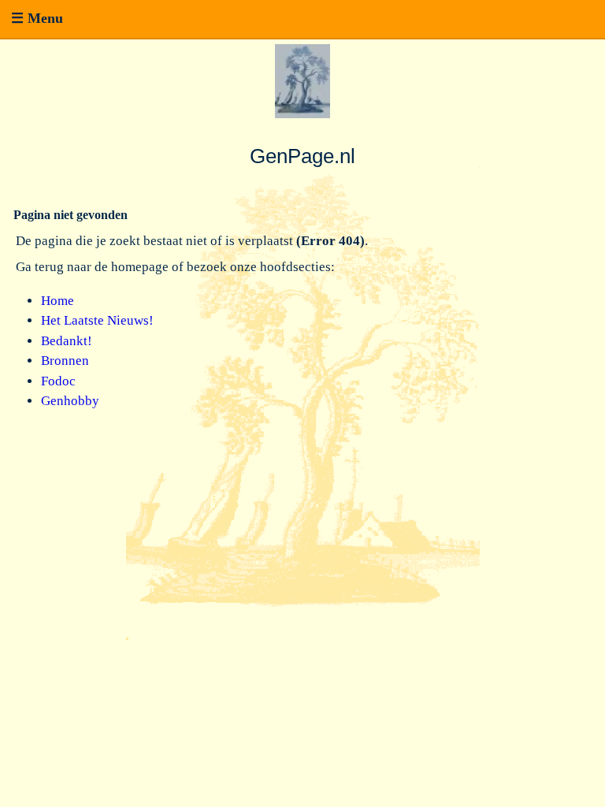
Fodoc (58, 381)
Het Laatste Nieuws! (97, 320)
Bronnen (65, 360)
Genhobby (70, 400)
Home (57, 300)
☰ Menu (37, 18)
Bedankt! (66, 340)
